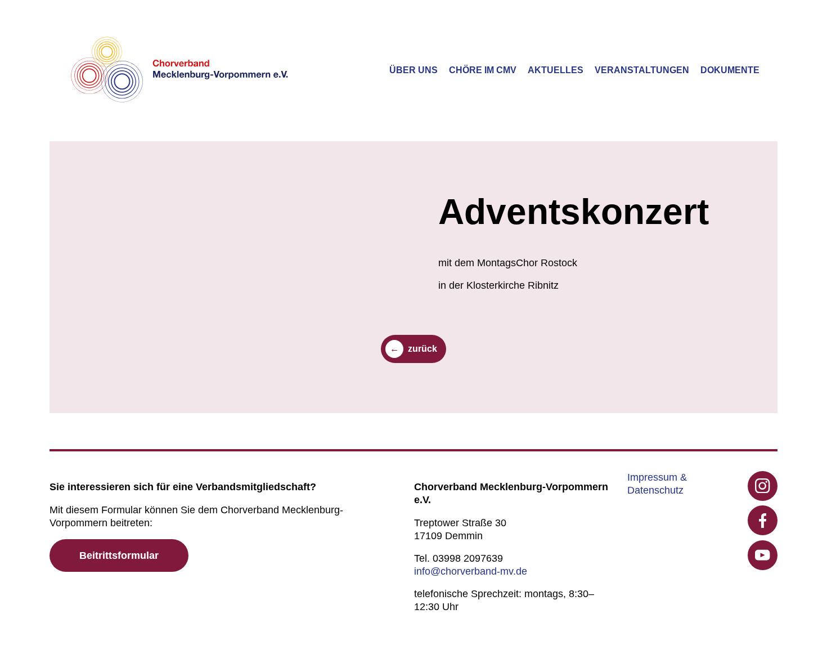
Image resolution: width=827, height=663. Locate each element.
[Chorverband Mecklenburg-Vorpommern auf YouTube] (762, 555)
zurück (422, 348)
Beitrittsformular (119, 555)
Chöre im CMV (482, 70)
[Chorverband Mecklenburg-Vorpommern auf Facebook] (762, 520)
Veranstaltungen (642, 70)
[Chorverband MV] (180, 70)
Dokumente (729, 70)
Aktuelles (555, 70)
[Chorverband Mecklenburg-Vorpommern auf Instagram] (762, 486)
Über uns (413, 70)
